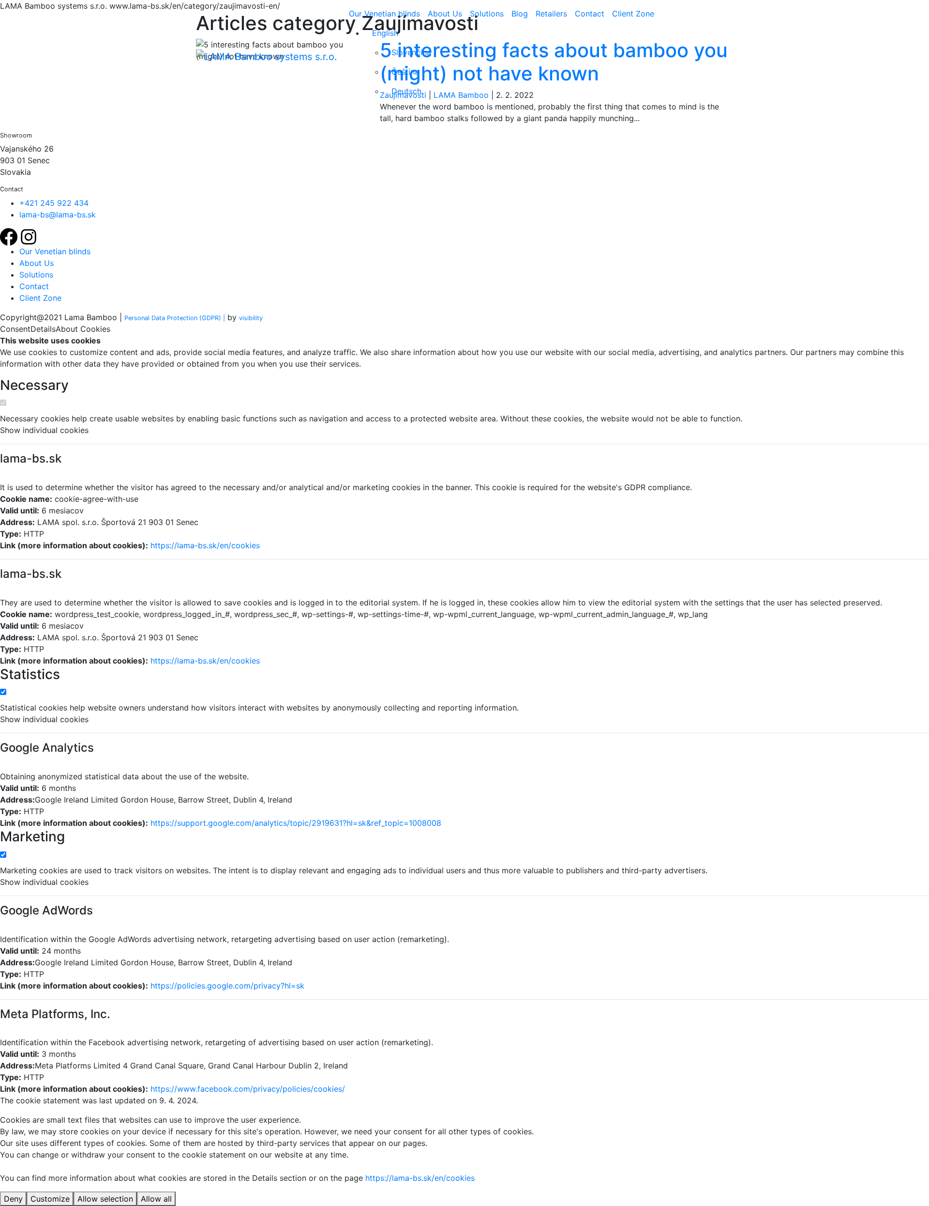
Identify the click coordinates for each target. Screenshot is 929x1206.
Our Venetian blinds (384, 13)
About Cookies (83, 329)
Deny (13, 1199)
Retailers (551, 13)
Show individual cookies (44, 430)
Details (43, 329)
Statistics (30, 674)
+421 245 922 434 (54, 203)
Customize (50, 1199)
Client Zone (633, 13)
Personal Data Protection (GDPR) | (174, 318)
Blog (519, 13)
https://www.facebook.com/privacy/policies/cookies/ (247, 1089)
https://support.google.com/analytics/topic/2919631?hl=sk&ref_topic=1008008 (295, 823)
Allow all (156, 1199)
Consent (15, 329)
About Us (445, 13)
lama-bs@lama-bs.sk (57, 214)
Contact (589, 13)
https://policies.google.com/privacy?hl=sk (227, 985)
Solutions (487, 13)
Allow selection (105, 1199)
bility (251, 318)
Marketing (32, 837)
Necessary (34, 385)
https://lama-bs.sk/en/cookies (205, 545)
